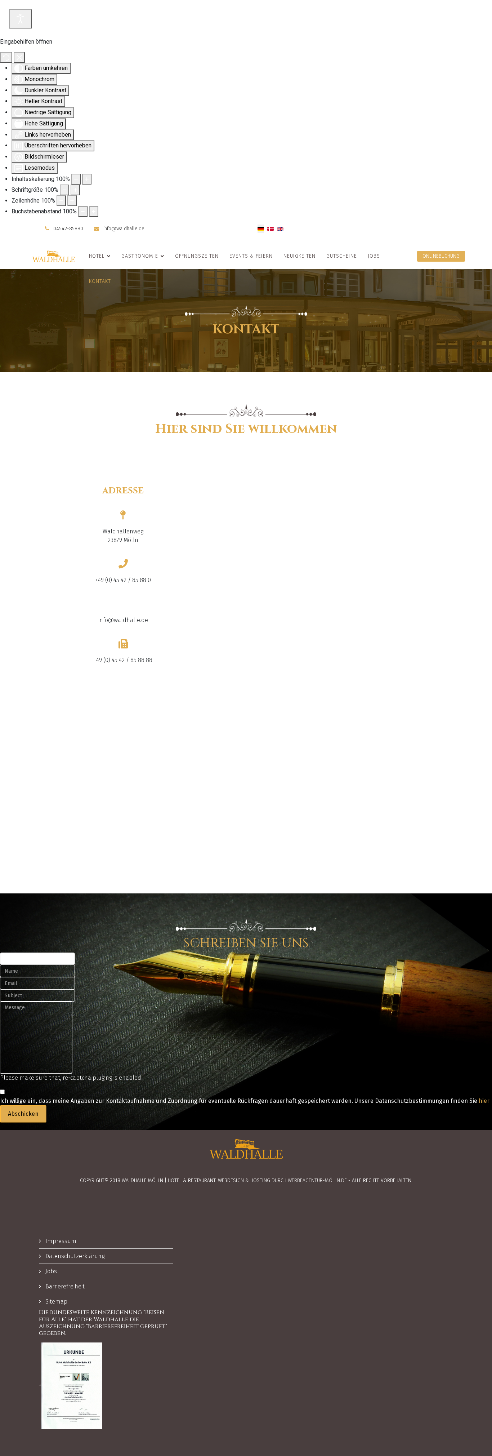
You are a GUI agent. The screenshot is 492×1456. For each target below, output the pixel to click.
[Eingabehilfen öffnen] (20, 18)
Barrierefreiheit (64, 1286)
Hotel (96, 256)
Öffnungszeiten (197, 256)
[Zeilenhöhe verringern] (61, 200)
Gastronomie (139, 256)
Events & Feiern (251, 256)
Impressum (60, 1241)
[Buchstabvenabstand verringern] (83, 211)
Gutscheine (341, 256)
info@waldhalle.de (123, 229)
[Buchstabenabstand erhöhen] (93, 211)
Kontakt (100, 281)
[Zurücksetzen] (6, 57)
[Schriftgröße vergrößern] (75, 190)
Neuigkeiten (299, 256)
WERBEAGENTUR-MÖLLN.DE (317, 1180)
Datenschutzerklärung (74, 1256)
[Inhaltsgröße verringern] (76, 179)
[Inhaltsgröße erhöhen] (86, 179)
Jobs (374, 256)
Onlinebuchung (441, 256)
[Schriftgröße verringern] (64, 190)
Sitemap (55, 1301)
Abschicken (23, 1113)
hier (484, 1100)
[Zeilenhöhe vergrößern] (72, 200)
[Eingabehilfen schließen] (19, 57)
